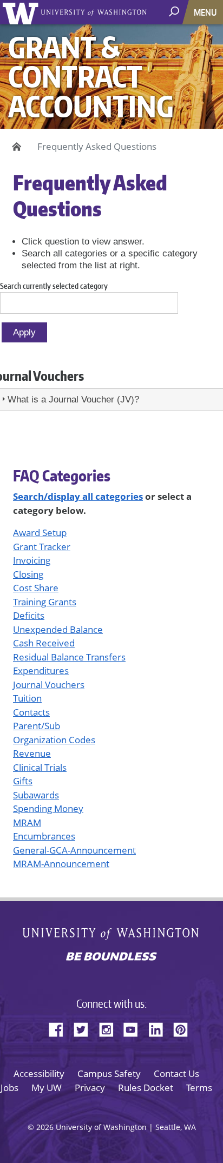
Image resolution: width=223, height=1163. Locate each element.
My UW (46, 1087)
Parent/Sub (36, 725)
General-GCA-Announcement (74, 850)
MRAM (27, 822)
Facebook (60, 1027)
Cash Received (44, 643)
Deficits (28, 615)
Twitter (85, 1027)
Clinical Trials (40, 767)
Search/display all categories (78, 496)
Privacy (90, 1087)
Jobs (9, 1087)
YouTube (134, 1027)
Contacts (31, 712)
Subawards (36, 795)
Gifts (22, 781)
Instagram (110, 1027)
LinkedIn (159, 1027)
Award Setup (40, 532)
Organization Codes (54, 740)
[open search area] (175, 11)
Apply (24, 332)
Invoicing (31, 560)
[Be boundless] (111, 957)
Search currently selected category (54, 285)
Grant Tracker (41, 546)
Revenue (32, 753)
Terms (199, 1087)
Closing (28, 574)
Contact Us (176, 1073)
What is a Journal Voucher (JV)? (73, 399)
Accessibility (39, 1073)
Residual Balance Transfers (69, 657)
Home (15, 147)
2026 (45, 1127)
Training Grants (44, 602)
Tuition (27, 698)
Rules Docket (145, 1087)
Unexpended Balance (58, 629)
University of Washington (22, 12)
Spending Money (48, 808)
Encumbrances (44, 836)
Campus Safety (109, 1073)
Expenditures (41, 670)
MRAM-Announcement (61, 863)
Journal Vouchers (48, 684)
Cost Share (35, 588)
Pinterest (184, 1027)
